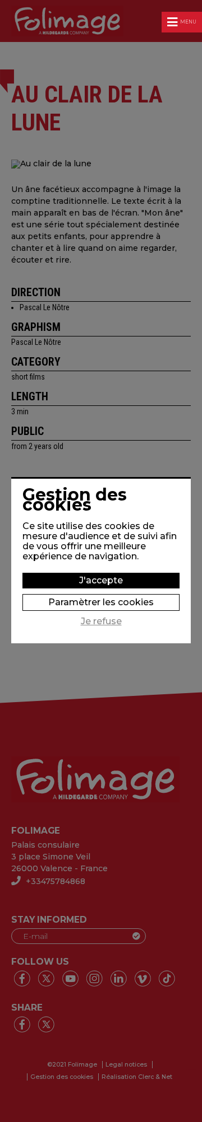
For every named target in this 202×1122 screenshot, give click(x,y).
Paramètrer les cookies (101, 602)
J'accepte (101, 580)
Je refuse (101, 621)
